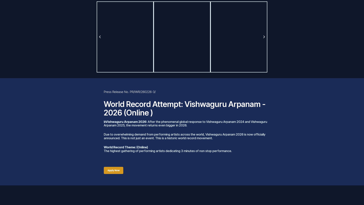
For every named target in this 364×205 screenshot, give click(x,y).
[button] (100, 37)
